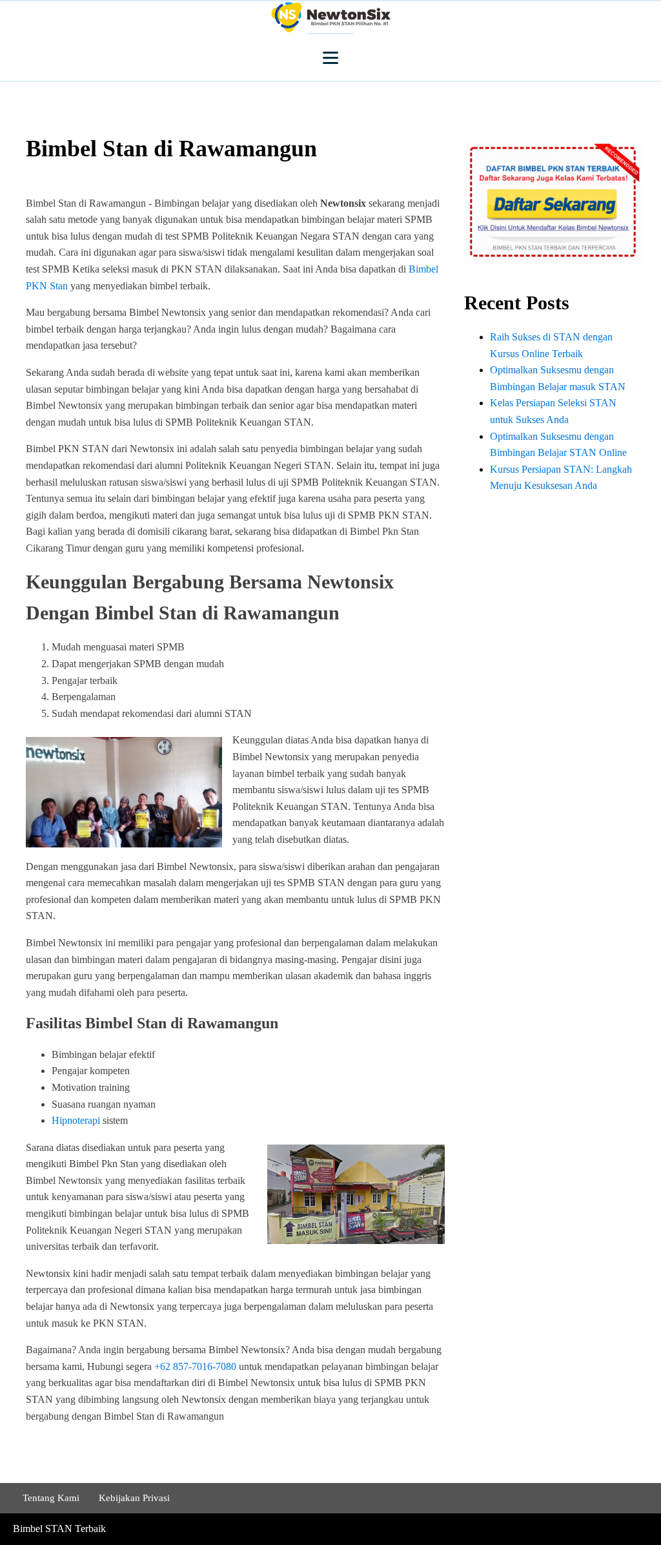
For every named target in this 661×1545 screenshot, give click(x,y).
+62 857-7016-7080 (195, 1366)
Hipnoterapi (76, 1120)
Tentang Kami (51, 1498)
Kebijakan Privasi (134, 1498)
